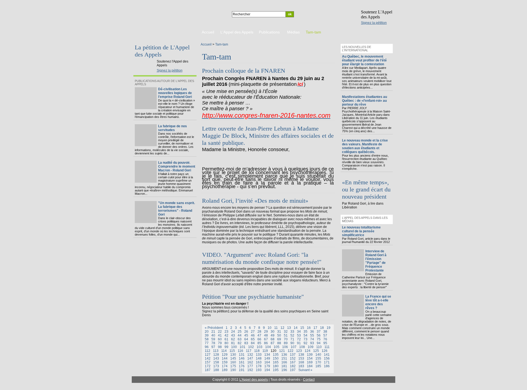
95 (325, 343)
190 (233, 370)
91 (299, 343)
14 (296, 328)
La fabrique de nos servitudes (172, 128)
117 (248, 351)
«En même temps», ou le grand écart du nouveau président (366, 189)
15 (302, 328)
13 (289, 328)
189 (225, 370)
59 (213, 339)
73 (305, 339)
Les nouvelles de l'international (356, 48)
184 (310, 366)
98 (220, 347)
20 (207, 332)
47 (259, 335)
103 (259, 347)
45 (246, 335)
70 (286, 339)
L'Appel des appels (253, 379)
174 (225, 366)
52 (292, 335)
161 (242, 362)
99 (226, 347)
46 (253, 335)
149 (267, 358)
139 (310, 355)
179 (267, 366)
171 (327, 362)
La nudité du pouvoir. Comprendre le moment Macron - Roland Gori (176, 166)
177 (250, 366)
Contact (309, 379)
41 (220, 335)
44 (240, 335)
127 (208, 355)
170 (318, 362)
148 (259, 358)
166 (284, 362)
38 (325, 332)
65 (253, 339)
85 (259, 343)
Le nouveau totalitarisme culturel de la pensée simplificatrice (361, 231)
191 (242, 370)
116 (240, 351)
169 (310, 362)
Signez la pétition (374, 23)
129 (225, 355)
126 (324, 351)
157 (208, 362)
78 (213, 343)
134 (267, 355)
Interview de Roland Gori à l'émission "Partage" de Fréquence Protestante (375, 260)
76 (325, 339)
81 (233, 343)
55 (312, 335)
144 (225, 358)
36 (312, 332)
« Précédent (214, 328)
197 (293, 370)
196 (284, 370)
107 (293, 347)
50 (279, 335)
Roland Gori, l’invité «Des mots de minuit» (255, 200)
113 (215, 351)
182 (293, 366)
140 (318, 355)
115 (232, 351)
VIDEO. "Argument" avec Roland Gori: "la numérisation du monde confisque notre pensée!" (261, 258)
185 (318, 366)
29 (266, 332)
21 (213, 332)
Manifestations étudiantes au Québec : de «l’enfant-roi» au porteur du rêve (364, 100)
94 (319, 343)
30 (272, 332)
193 (259, 370)
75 (319, 339)
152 (293, 358)
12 (282, 328)
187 (208, 370)
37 (319, 332)
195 (276, 370)
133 (259, 355)
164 (267, 362)
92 (305, 343)
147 (250, 358)
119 (265, 351)
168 (301, 362)
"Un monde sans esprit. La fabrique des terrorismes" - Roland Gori (176, 208)
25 (240, 332)
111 (327, 347)
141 (327, 355)
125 (316, 351)
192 (250, 370)
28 (259, 332)
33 (292, 332)
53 (299, 335)
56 (319, 335)
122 (290, 351)
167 (293, 362)
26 (246, 332)
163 (259, 362)
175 (233, 366)
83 (246, 343)
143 (216, 358)
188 (216, 370)
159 (225, 362)
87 (272, 343)
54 (305, 335)
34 (299, 332)
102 (251, 347)
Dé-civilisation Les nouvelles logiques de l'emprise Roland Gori (175, 93)
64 (246, 339)
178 (259, 366)
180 (276, 366)
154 (310, 358)
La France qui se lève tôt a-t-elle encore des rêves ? (378, 302)
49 (272, 335)
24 (233, 332)
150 (276, 358)
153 (301, 358)
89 (286, 343)
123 (299, 351)
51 (286, 335)
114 (224, 351)
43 (233, 335)
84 (253, 343)
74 (312, 339)
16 (309, 328)
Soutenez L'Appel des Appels (376, 14)
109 (310, 347)
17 (315, 328)
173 (216, 366)
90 (292, 343)
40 (213, 335)
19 (328, 328)
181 (284, 366)
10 (269, 328)
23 (226, 332)
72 (299, 339)
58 (207, 339)
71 (292, 339)
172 (208, 366)
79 (220, 343)
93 (312, 343)
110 (319, 347)
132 (250, 355)
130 (233, 355)
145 (233, 358)
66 (259, 339)
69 (279, 339)
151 (284, 358)
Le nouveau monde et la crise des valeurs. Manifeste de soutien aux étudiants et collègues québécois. (365, 146)
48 (266, 335)
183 (301, 366)
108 (302, 347)
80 (226, 343)
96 (207, 347)
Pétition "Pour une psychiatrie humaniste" (253, 296)
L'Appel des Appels (146, 57)
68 (272, 339)
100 (234, 347)
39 (207, 335)
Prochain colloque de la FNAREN (243, 70)
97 (213, 347)
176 (242, 366)
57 (325, 335)
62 (233, 339)
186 (327, 366)
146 (242, 358)
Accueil (206, 44)
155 (318, 358)
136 (284, 355)
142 (208, 358)
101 (242, 347)
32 (286, 332)
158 (216, 362)
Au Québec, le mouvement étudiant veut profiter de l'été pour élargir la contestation (364, 60)
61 (226, 339)
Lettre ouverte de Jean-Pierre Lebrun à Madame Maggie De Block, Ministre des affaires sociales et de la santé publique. (268, 135)
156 (327, 358)
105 (276, 347)
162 (250, 362)
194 (267, 370)
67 (266, 339)
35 (305, 332)
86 (266, 343)
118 (257, 351)
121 (282, 351)
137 (293, 355)
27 (253, 332)
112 (207, 351)
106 (285, 347)
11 (276, 328)
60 (220, 339)
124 (307, 351)
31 (279, 332)
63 (240, 339)
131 (242, 355)
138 (301, 355)
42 (226, 335)
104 (268, 347)
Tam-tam (221, 44)
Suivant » (305, 370)
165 (276, 362)
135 (276, 355)
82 (240, 343)
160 (233, 362)
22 (220, 332)
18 (322, 328)
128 (216, 355)
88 (279, 343)
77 (207, 343)
